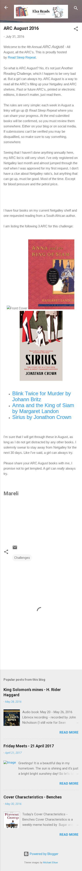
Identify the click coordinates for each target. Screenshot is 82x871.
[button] (76, 29)
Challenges (22, 558)
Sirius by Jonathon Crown (41, 417)
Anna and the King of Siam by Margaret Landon (43, 408)
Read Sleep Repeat (22, 57)
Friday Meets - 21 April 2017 (28, 746)
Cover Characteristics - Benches (32, 797)
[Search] (76, 9)
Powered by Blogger (43, 854)
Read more (69, 732)
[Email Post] (14, 549)
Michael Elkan (50, 862)
